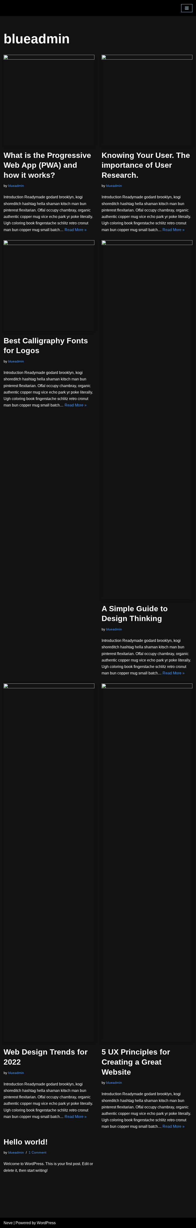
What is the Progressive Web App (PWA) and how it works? (47, 165)
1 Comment (37, 1152)
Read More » (76, 230)
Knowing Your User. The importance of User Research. (146, 165)
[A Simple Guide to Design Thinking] (147, 419)
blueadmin (16, 186)
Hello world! (26, 1142)
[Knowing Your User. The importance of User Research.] (147, 100)
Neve (8, 1223)
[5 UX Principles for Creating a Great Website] (147, 862)
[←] (29, 8)
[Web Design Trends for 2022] (49, 862)
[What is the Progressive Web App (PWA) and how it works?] (49, 100)
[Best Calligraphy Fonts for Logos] (49, 285)
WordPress (46, 1223)
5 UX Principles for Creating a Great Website (136, 1062)
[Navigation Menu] (186, 8)
